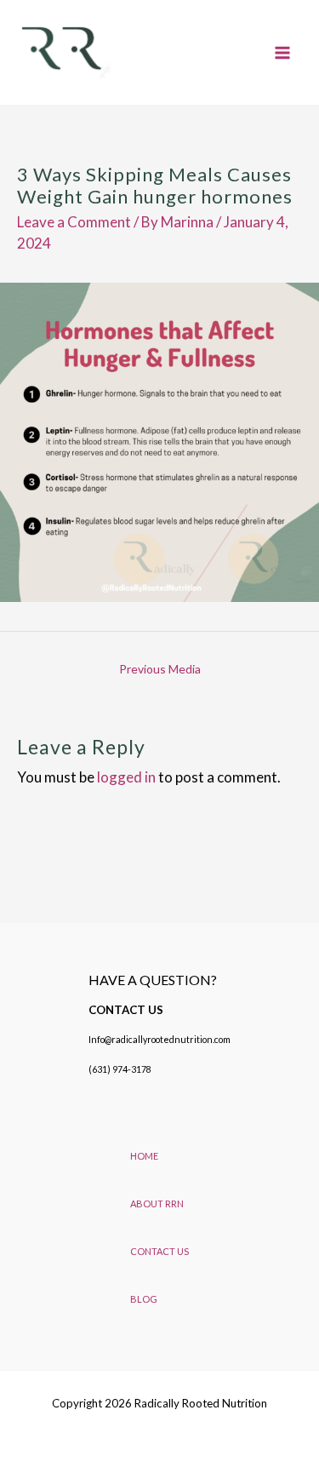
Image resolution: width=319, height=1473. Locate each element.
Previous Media (160, 669)
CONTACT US (159, 1251)
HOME (144, 1155)
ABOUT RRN (157, 1203)
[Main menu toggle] (283, 52)
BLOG (143, 1298)
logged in (126, 777)
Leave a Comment (74, 222)
